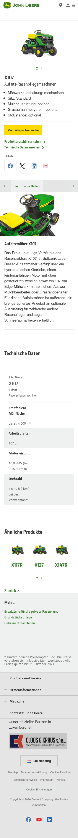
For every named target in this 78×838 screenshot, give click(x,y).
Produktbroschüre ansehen (22, 141)
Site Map (12, 772)
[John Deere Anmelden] (68, 5)
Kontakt (61, 779)
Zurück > (11, 590)
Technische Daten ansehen (22, 147)
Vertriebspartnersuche (23, 130)
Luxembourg (42, 760)
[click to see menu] (74, 5)
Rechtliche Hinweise (25, 779)
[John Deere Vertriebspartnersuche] (60, 5)
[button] (28, 819)
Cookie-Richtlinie (60, 772)
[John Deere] (24, 5)
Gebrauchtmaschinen (19, 623)
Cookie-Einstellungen (39, 789)
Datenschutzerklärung (34, 772)
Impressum (46, 779)
